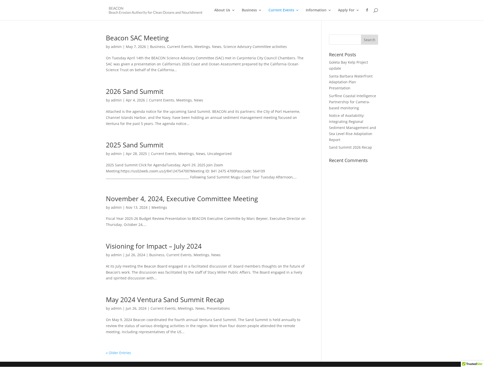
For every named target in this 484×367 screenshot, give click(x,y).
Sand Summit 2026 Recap (350, 147)
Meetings (202, 46)
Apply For (346, 10)
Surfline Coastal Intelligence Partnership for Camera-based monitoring (352, 101)
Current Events (281, 10)
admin (116, 46)
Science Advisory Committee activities (255, 46)
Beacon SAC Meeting (137, 37)
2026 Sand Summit (134, 91)
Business (249, 10)
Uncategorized (219, 153)
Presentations (218, 308)
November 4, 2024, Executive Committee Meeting (182, 198)
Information (316, 10)
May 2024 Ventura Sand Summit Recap (165, 299)
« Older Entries (118, 352)
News (216, 46)
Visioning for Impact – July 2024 (154, 246)
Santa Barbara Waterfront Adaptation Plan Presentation (351, 82)
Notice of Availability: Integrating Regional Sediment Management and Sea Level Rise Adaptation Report (352, 127)
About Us (222, 10)
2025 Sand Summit (134, 144)
